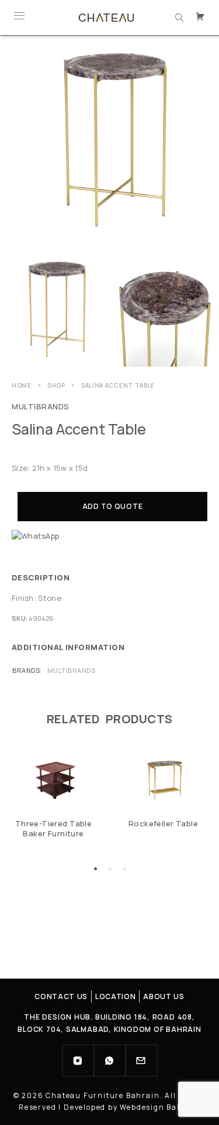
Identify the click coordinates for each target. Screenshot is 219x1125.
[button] (95, 868)
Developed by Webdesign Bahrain (132, 1107)
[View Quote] (201, 17)
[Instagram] (78, 1060)
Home (22, 385)
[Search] (179, 17)
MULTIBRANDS (40, 406)
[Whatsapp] (110, 1060)
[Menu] (19, 17)
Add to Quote (112, 506)
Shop (56, 385)
